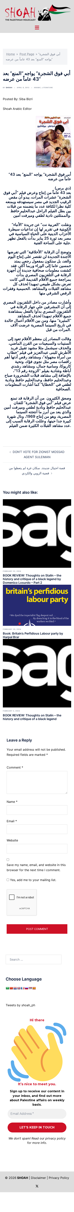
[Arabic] (7, 988)
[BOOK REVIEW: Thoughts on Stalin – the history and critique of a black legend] (37, 673)
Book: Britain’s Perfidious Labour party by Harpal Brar (33, 635)
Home (10, 54)
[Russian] (26, 988)
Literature (47, 88)
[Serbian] (30, 988)
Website (12, 840)
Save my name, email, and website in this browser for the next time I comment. (36, 867)
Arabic (37, 88)
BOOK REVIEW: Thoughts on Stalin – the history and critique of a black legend (32, 717)
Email (12, 821)
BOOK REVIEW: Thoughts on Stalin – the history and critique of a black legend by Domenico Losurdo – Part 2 (32, 578)
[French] (22, 988)
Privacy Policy (59, 1178)
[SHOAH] (37, 12)
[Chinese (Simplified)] (11, 988)
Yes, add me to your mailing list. (32, 880)
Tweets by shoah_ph (20, 1005)
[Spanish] (34, 988)
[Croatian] (15, 988)
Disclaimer (38, 1178)
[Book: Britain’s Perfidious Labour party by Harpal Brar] (37, 605)
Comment (15, 767)
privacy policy (55, 1138)
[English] (18, 988)
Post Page (27, 54)
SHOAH (9, 88)
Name (12, 802)
